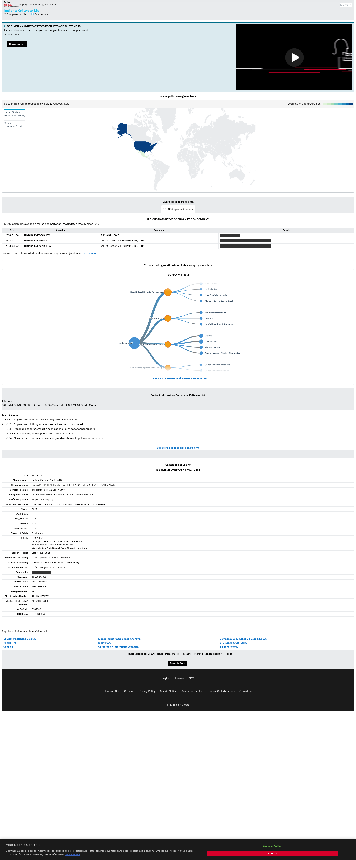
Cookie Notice (168, 691)
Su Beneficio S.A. (230, 647)
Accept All (272, 853)
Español (180, 678)
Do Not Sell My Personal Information (230, 691)
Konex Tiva (9, 643)
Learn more (90, 253)
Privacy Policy (147, 691)
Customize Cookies (192, 691)
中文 (192, 678)
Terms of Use (112, 691)
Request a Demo (16, 44)
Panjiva (11, 4)
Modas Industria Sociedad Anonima (119, 639)
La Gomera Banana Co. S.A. (19, 639)
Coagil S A (9, 647)
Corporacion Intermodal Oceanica (118, 647)
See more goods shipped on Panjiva (178, 448)
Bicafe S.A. (104, 643)
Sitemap (129, 691)
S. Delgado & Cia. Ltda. (233, 643)
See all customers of (180, 378)
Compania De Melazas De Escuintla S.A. (243, 639)
